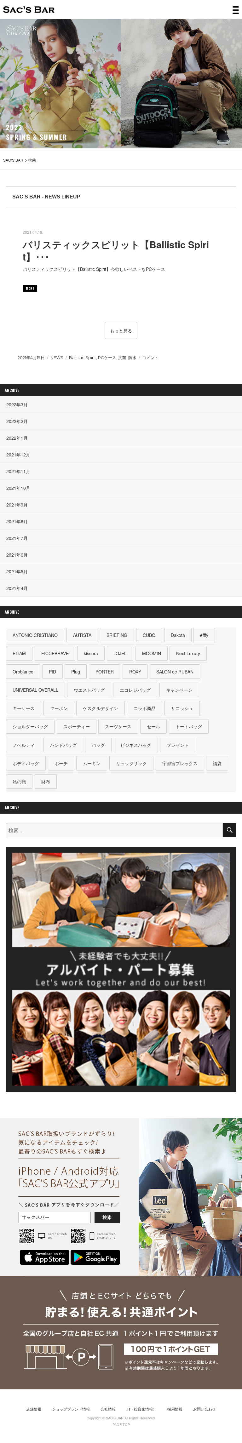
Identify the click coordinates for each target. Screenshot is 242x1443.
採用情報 (174, 1409)
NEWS (56, 357)
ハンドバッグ (63, 745)
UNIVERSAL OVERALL (35, 690)
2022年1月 (17, 438)
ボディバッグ (26, 763)
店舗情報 (33, 1409)
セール (153, 726)
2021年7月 (17, 538)
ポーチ (61, 763)
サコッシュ (182, 708)
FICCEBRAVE (55, 653)
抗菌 (122, 357)
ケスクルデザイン (100, 708)
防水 (132, 357)
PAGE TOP (121, 1424)
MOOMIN (151, 653)
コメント (150, 357)
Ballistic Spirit (82, 357)
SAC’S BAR (29, 9)
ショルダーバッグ (30, 726)
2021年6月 (17, 555)
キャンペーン (179, 690)
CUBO (149, 635)
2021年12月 (18, 454)
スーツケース (118, 726)
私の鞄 (19, 781)
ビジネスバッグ (135, 745)
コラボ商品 (145, 708)
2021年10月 (18, 488)
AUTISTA (82, 635)
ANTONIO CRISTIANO (35, 635)
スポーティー (76, 726)
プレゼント (178, 745)
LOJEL (120, 653)
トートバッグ (189, 726)
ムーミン (92, 763)
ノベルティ (24, 745)
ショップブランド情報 (71, 1409)
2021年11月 (18, 471)
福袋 (217, 763)
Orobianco (23, 671)
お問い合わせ (204, 1409)
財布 (45, 781)
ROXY (135, 671)
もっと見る (121, 330)
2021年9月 (17, 504)
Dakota (178, 635)
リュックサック (131, 763)
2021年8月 (17, 521)
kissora (91, 653)
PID (52, 671)
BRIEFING (117, 635)
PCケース (107, 357)
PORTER (104, 671)
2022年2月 (17, 421)
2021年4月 (17, 588)
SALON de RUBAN (174, 671)
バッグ (98, 745)
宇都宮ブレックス (180, 763)
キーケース (24, 708)
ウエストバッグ (89, 690)
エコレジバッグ (135, 690)
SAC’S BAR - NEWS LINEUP (46, 196)
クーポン (59, 708)
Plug (75, 671)
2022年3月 (17, 404)
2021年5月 (17, 571)
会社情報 (108, 1409)
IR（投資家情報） (141, 1409)
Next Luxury (188, 653)
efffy (204, 635)
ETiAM (19, 653)
